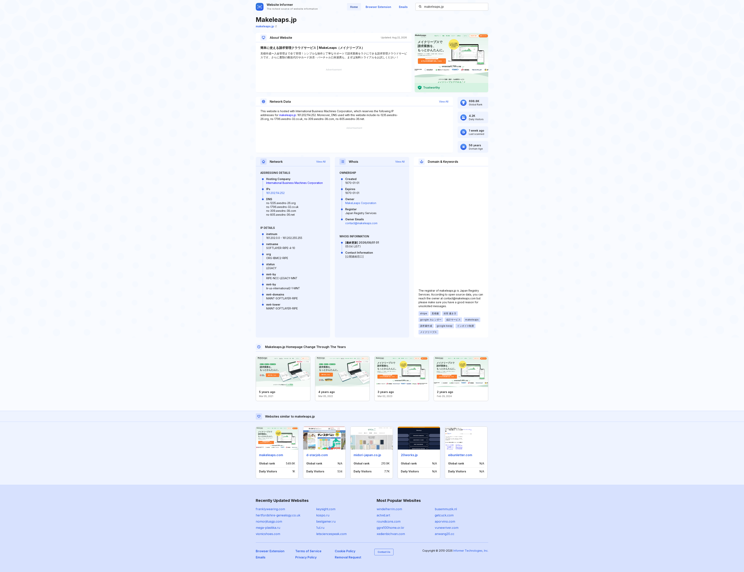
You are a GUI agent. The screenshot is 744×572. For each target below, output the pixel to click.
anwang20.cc (444, 534)
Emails (403, 7)
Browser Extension (378, 7)
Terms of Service (308, 551)
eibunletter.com (460, 455)
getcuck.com (444, 515)
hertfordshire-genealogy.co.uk (278, 515)
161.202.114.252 (275, 193)
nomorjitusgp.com (269, 521)
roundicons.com (388, 521)
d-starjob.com (317, 455)
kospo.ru (322, 515)
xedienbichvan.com (391, 534)
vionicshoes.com (268, 534)
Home (354, 7)
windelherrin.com (389, 509)
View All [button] (443, 101)
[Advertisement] (333, 80)
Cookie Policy (345, 551)
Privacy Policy (306, 557)
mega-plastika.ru (268, 528)
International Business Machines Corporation (294, 182)
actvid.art (383, 515)
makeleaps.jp (265, 26)
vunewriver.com (446, 528)
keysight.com (325, 509)
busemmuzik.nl (446, 509)
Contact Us (384, 551)
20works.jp (409, 455)
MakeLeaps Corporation (360, 203)
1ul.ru (320, 528)
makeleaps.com (271, 455)
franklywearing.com (270, 509)
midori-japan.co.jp (367, 455)
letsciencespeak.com (331, 534)
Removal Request (348, 557)
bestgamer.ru (326, 521)
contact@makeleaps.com (361, 223)
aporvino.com (445, 521)
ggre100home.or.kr (390, 528)
